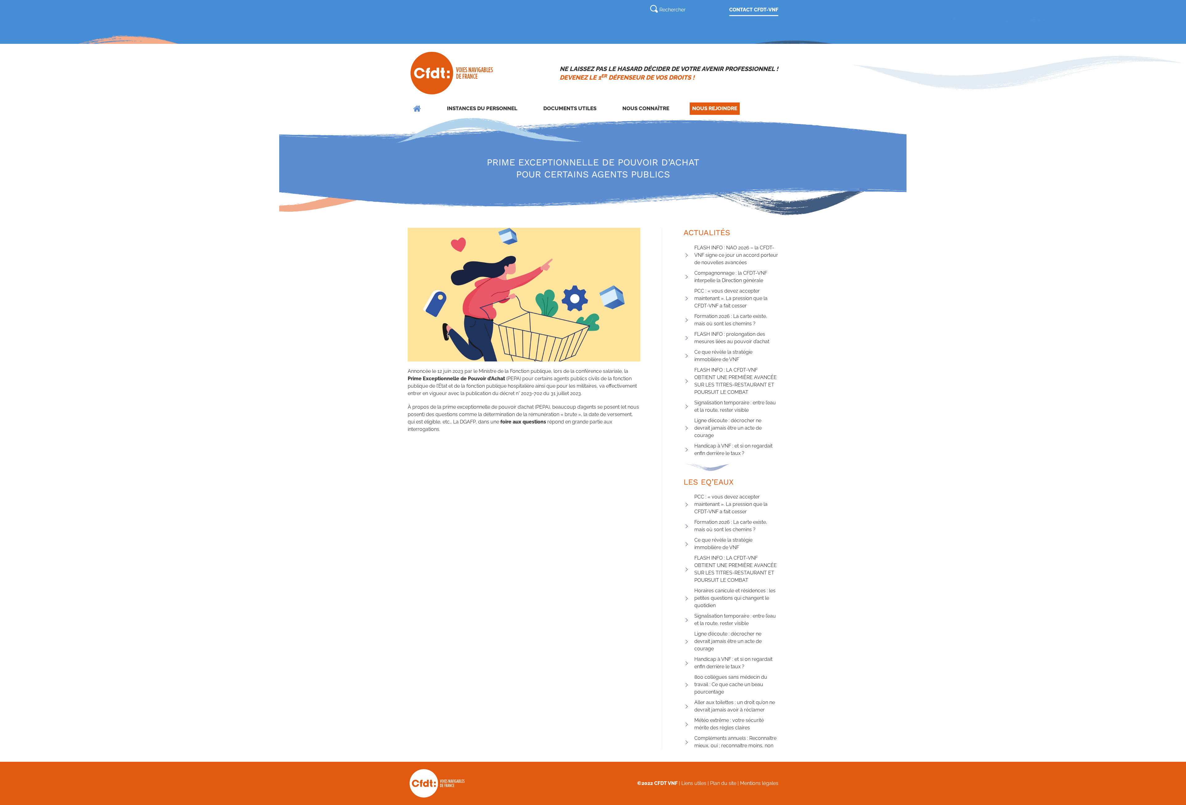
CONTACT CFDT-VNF (753, 10)
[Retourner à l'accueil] (452, 73)
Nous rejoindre (714, 108)
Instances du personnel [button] (482, 108)
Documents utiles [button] (569, 108)
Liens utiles (693, 783)
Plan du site (723, 783)
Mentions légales (759, 783)
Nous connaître (645, 108)
